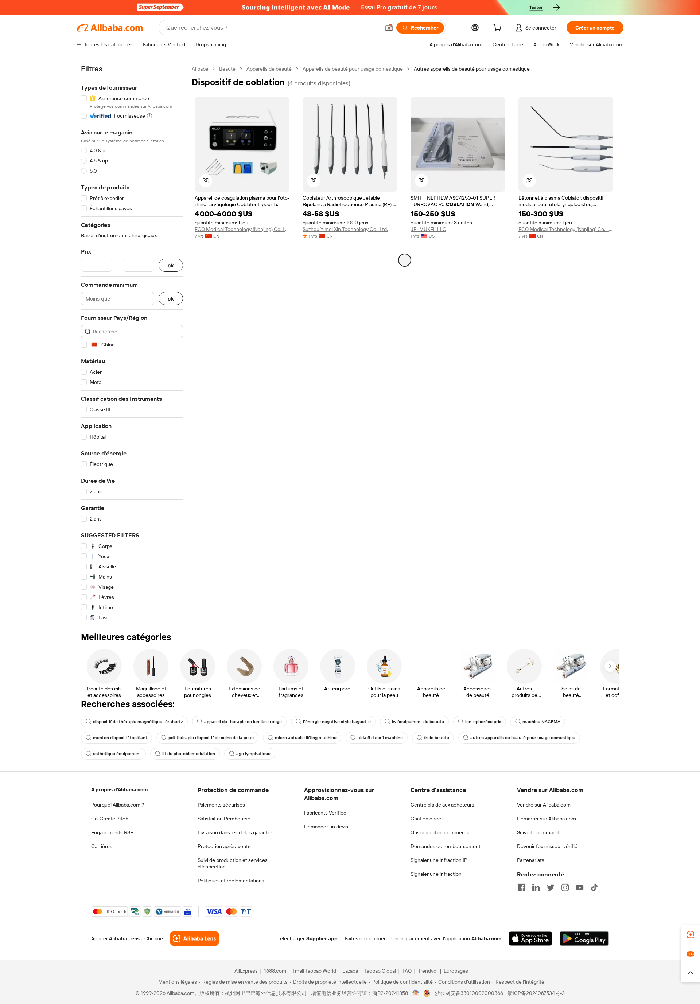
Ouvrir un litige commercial (441, 832)
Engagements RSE (112, 832)
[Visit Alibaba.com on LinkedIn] (536, 887)
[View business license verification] (415, 993)
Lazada (350, 971)
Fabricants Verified (325, 813)
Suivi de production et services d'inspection (233, 863)
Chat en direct (427, 818)
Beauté (227, 69)
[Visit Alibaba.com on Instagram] (565, 887)
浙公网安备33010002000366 (469, 993)
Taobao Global (380, 971)
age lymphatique (253, 753)
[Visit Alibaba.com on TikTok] (594, 887)
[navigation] (132, 343)
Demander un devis (326, 827)
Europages (456, 971)
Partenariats (530, 860)
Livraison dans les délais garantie (235, 832)
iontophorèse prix (483, 721)
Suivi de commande (539, 832)
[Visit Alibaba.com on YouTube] (579, 887)
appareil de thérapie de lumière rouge (243, 721)
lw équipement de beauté (418, 721)
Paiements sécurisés (221, 805)
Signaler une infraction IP (439, 860)
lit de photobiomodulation (188, 753)
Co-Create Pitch (109, 818)
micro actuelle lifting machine (306, 737)
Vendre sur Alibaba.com (544, 805)
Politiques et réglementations (231, 880)
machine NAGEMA (541, 721)
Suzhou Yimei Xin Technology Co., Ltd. (345, 229)
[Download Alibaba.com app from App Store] (530, 938)
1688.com (275, 971)
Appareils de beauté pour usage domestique (353, 69)
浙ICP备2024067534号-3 (536, 993)
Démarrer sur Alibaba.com (546, 818)
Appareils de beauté (269, 69)
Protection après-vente (224, 846)
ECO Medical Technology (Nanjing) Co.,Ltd (242, 229)
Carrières (101, 846)
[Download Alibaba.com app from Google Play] (584, 938)
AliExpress (246, 971)
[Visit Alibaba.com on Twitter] (550, 887)
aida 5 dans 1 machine (380, 737)
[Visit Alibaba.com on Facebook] (521, 887)
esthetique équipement (117, 753)
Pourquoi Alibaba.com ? (117, 805)
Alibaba (200, 69)
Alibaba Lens (124, 938)
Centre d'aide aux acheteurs (442, 805)
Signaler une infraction (436, 874)
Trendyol (428, 971)
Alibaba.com (486, 938)
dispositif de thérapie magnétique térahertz (138, 721)
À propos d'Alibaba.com (119, 789)
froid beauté (436, 737)
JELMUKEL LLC (428, 229)
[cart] (498, 29)
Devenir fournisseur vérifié (547, 846)
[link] (690, 934)
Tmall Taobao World (314, 971)
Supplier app (322, 938)
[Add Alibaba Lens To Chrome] (194, 938)
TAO (407, 971)
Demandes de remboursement (446, 846)
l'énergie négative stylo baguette (337, 721)
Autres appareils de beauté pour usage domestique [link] (472, 69)
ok (171, 265)
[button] (389, 27)
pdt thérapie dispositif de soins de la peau (211, 737)
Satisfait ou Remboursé (224, 818)
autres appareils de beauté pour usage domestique (522, 737)
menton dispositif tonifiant (120, 737)
